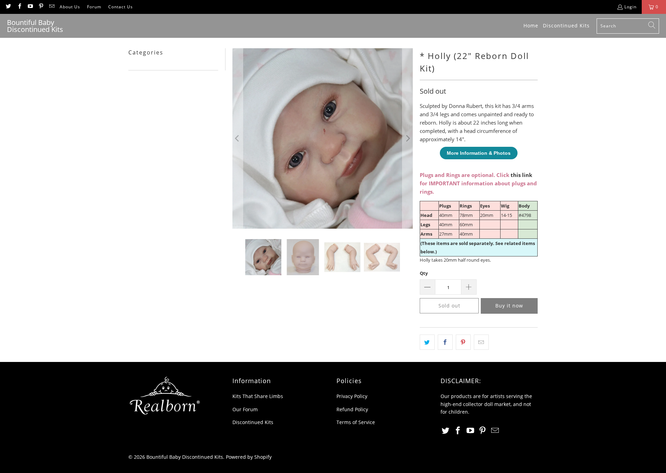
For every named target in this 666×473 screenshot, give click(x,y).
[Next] (407, 138)
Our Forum (245, 409)
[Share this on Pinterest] (463, 342)
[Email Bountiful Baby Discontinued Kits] (51, 7)
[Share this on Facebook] (445, 342)
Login (630, 7)
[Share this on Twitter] (427, 342)
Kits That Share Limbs (257, 396)
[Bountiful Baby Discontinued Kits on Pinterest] (41, 7)
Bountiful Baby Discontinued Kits (184, 457)
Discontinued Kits (252, 422)
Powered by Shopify (249, 457)
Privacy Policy (351, 396)
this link (521, 174)
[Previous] (237, 138)
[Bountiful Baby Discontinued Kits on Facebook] (19, 7)
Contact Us (120, 7)
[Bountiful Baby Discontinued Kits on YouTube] (30, 7)
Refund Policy (352, 409)
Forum (94, 7)
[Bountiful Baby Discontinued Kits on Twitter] (8, 7)
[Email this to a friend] (481, 342)
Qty (424, 273)
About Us (70, 7)
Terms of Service (355, 422)
